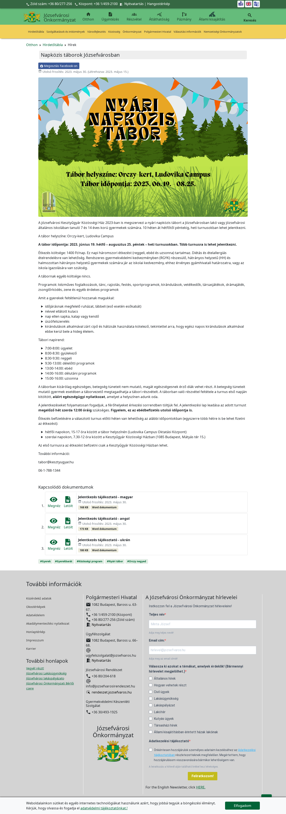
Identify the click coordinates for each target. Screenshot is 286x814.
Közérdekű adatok (38, 598)
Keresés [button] (249, 18)
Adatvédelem (35, 615)
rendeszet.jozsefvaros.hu (112, 692)
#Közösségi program (89, 561)
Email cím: (157, 640)
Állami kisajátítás (212, 19)
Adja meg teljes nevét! (161, 632)
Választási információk (187, 31)
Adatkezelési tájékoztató (169, 741)
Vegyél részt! (35, 668)
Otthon (88, 17)
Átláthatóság (159, 17)
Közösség (114, 31)
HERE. (200, 787)
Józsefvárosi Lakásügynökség (46, 673)
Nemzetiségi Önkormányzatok (223, 31)
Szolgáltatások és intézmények (65, 31)
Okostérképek (35, 607)
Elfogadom (242, 805)
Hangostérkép (158, 3)
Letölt (68, 505)
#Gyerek (45, 561)
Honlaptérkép (35, 632)
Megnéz (54, 505)
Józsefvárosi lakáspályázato (45, 678)
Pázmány (184, 19)
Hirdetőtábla (36, 31)
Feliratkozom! (203, 776)
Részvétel (134, 17)
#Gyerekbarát (63, 561)
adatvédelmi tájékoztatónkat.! (104, 808)
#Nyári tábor (115, 561)
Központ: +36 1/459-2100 (98, 3)
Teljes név (157, 614)
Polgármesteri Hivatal (157, 31)
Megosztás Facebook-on (60, 66)
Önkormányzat (132, 31)
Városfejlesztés (96, 31)
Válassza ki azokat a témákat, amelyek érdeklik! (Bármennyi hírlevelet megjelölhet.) (196, 668)
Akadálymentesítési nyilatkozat (47, 623)
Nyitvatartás (134, 3)
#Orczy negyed (136, 561)
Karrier (31, 649)
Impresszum (35, 640)
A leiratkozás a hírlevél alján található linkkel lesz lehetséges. (184, 766)
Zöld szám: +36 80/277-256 (49, 3)
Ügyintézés (110, 17)
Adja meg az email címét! (163, 658)
